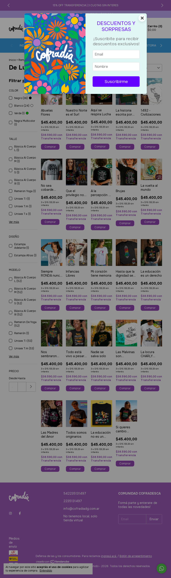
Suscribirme (116, 81)
